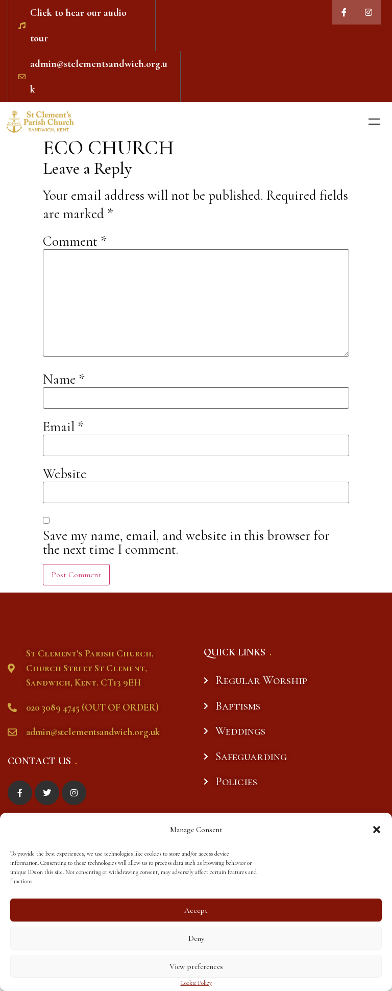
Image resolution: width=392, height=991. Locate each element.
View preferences (196, 966)
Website (64, 474)
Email (63, 427)
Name (64, 379)
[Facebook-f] (344, 12)
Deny (196, 938)
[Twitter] (47, 793)
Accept (196, 910)
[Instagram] (368, 12)
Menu (374, 121)
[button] (377, 829)
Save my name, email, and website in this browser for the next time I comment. (186, 542)
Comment (75, 241)
